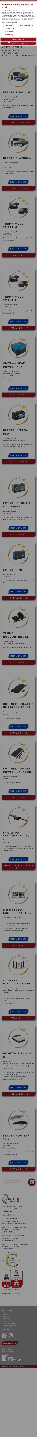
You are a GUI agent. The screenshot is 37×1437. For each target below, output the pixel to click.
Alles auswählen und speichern (18, 43)
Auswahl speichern (18, 39)
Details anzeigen (25, 25)
